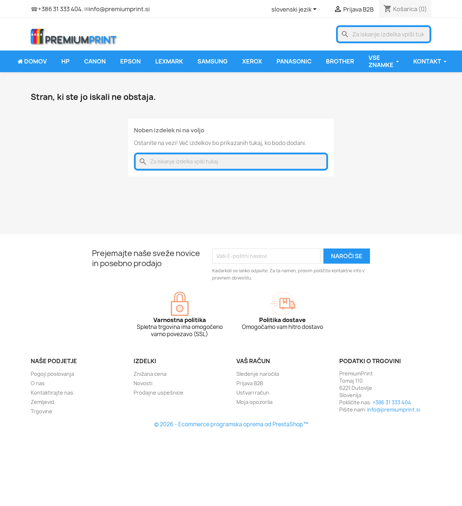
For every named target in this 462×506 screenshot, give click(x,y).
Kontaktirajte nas (52, 392)
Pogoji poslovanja (52, 373)
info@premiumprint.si (119, 9)
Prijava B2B (249, 383)
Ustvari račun (252, 392)
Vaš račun (253, 361)
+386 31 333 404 (60, 9)
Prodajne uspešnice (158, 392)
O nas (38, 383)
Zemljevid (42, 402)
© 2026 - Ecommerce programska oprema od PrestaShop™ (231, 424)
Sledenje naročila (257, 373)
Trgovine (41, 411)
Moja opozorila (254, 402)
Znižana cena (150, 373)
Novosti (143, 383)
